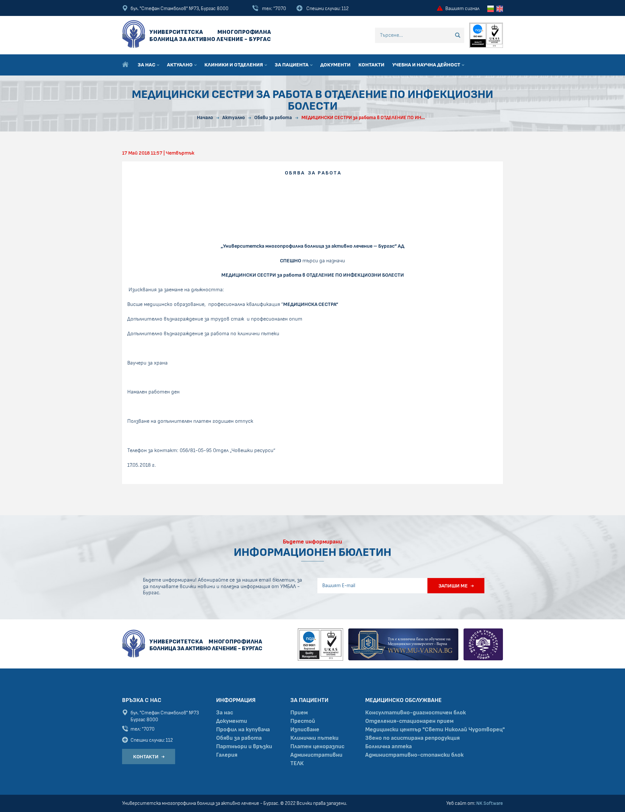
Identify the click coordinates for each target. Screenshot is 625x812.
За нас (147, 64)
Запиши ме (453, 585)
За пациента (292, 64)
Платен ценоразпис (317, 747)
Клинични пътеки (314, 738)
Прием (299, 713)
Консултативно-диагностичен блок (415, 713)
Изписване (304, 730)
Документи (335, 64)
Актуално (180, 64)
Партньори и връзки (244, 747)
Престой (302, 721)
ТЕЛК (297, 763)
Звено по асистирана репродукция (412, 738)
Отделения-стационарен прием (409, 721)
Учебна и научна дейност (426, 64)
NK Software (489, 803)
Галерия (226, 755)
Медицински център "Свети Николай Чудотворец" (435, 730)
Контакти (371, 64)
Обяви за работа (239, 738)
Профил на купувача (243, 730)
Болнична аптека (388, 747)
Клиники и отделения (234, 64)
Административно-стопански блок (414, 755)
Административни (316, 755)
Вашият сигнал (462, 8)
